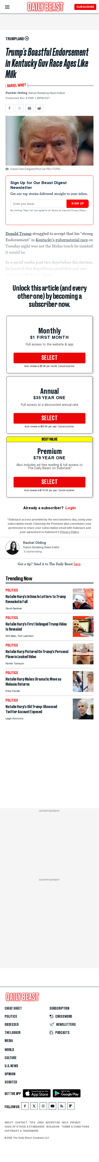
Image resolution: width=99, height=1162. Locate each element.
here (77, 564)
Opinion (10, 1074)
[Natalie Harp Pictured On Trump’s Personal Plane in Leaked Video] (83, 663)
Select (49, 358)
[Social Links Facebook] (25, 1107)
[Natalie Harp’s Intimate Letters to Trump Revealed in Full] (83, 608)
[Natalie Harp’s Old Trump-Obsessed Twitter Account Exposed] (83, 718)
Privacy (75, 1122)
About (9, 1122)
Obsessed (12, 1024)
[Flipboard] (70, 1107)
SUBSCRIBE (85, 7)
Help (65, 1122)
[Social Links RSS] (61, 1107)
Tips (32, 1122)
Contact (21, 1122)
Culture (11, 1058)
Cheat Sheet (13, 1008)
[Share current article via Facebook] (10, 108)
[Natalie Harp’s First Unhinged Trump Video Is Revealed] (83, 636)
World (9, 1050)
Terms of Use (59, 211)
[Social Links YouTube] (52, 1107)
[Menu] (11, 7)
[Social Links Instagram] (43, 1107)
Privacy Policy (78, 211)
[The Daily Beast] (45, 7)
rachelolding (34, 552)
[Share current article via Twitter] (19, 108)
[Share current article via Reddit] (39, 108)
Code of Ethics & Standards (24, 1126)
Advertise (53, 1122)
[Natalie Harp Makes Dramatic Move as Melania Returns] (83, 691)
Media (9, 1041)
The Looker (12, 1033)
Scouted (11, 1082)
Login (70, 508)
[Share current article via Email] (29, 108)
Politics (11, 1016)
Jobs (40, 1122)
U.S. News (11, 1066)
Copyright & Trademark (21, 1130)
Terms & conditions (75, 1126)
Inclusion (52, 1126)
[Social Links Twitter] (34, 1107)
